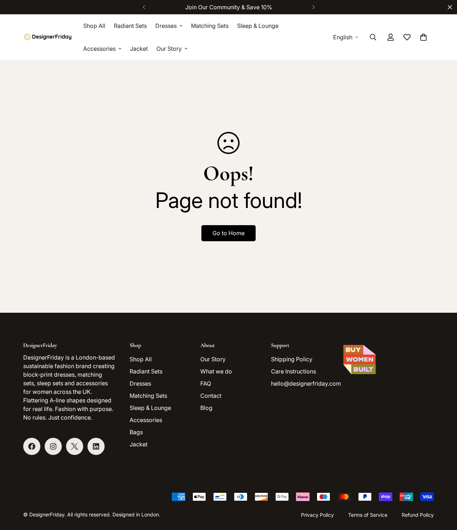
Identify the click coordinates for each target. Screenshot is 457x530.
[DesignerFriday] (48, 37)
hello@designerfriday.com (306, 383)
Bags (136, 432)
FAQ (205, 383)
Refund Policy (418, 515)
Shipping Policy (291, 359)
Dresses (166, 25)
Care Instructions (293, 371)
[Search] (373, 37)
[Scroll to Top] (443, 491)
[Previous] (144, 7)
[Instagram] (53, 446)
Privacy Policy (317, 515)
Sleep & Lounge (257, 25)
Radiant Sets (130, 25)
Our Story (169, 48)
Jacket (139, 48)
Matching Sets (209, 25)
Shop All (94, 25)
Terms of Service (367, 515)
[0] (423, 37)
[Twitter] (74, 446)
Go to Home (228, 233)
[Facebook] (31, 446)
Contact (210, 395)
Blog (206, 407)
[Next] (313, 7)
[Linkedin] (96, 446)
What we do (216, 371)
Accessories (99, 48)
